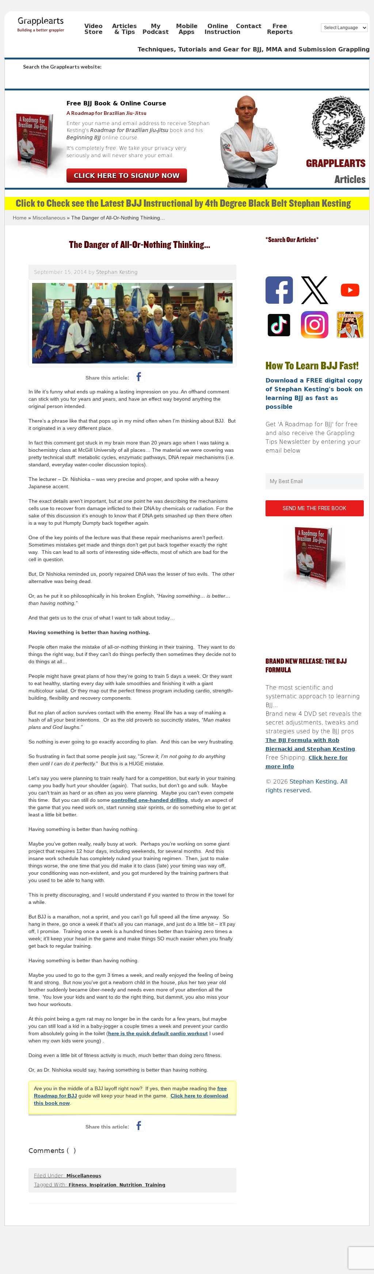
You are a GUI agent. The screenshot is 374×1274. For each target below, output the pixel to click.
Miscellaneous (83, 1175)
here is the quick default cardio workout (158, 1033)
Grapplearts (51, 22)
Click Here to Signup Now (127, 175)
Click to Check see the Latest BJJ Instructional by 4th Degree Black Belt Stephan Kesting (183, 203)
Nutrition (130, 1185)
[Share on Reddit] (156, 376)
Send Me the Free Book (314, 508)
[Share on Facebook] (139, 376)
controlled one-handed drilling (149, 800)
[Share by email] (173, 376)
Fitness (78, 1185)
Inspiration (103, 1185)
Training (155, 1185)
